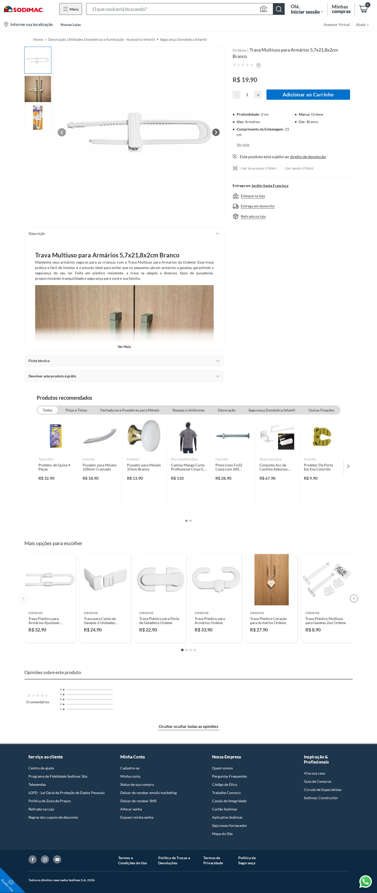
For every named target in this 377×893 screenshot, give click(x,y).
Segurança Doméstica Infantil (183, 39)
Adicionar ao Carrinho (308, 94)
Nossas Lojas (71, 24)
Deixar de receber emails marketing (148, 792)
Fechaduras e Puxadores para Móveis (129, 410)
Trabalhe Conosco (226, 792)
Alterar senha (131, 809)
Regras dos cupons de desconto (53, 817)
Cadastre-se (129, 768)
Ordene (239, 50)
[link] (55, 466)
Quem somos (222, 768)
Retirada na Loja (41, 809)
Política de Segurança (247, 860)
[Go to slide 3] (191, 650)
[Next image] (216, 132)
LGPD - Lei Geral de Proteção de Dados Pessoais (66, 792)
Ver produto (50, 635)
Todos (47, 410)
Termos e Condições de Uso (132, 860)
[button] (185, 9)
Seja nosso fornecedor (229, 825)
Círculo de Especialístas (323, 789)
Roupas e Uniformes (189, 410)
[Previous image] (62, 132)
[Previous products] (23, 598)
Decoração (226, 410)
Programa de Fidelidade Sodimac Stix (57, 776)
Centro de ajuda (41, 768)
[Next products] (354, 598)
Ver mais (124, 347)
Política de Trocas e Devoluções (174, 860)
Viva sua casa (314, 773)
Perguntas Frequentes (229, 776)
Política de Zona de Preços (49, 801)
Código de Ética (224, 784)
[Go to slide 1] (182, 650)
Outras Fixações (321, 410)
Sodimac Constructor (321, 798)
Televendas (37, 784)
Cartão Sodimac (224, 809)
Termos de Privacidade (213, 860)
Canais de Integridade (229, 801)
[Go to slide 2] (186, 650)
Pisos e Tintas (76, 410)
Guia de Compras (317, 781)
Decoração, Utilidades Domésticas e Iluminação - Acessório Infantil (101, 39)
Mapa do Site (222, 833)
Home (38, 39)
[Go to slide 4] (195, 650)
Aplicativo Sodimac (227, 817)
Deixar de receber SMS (138, 801)
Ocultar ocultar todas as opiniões (188, 726)
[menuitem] (359, 24)
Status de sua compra (137, 784)
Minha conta (130, 776)
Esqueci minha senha (136, 817)
